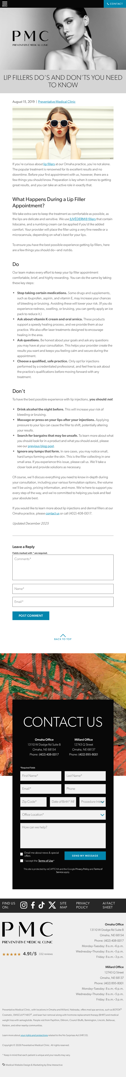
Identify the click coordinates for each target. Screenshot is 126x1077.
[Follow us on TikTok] (42, 908)
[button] (5, 4)
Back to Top (63, 639)
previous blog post (41, 446)
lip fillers (49, 164)
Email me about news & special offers (41, 854)
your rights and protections (34, 1035)
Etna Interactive (55, 1065)
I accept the (28, 861)
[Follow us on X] (52, 908)
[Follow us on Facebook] (33, 908)
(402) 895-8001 (88, 754)
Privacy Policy (82, 869)
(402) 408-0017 (49, 754)
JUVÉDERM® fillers (83, 219)
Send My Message (85, 856)
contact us (52, 513)
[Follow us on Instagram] (23, 908)
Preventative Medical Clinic (56, 102)
